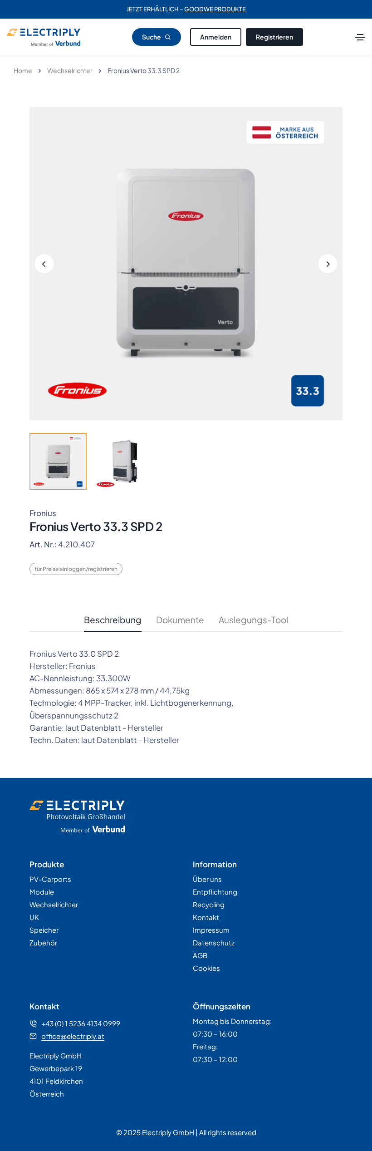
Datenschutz (214, 942)
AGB (200, 955)
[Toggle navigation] (360, 37)
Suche (152, 37)
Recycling (209, 904)
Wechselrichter (70, 70)
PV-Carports (50, 879)
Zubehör (43, 942)
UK (34, 917)
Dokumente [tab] (180, 619)
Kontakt (206, 917)
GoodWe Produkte (215, 9)
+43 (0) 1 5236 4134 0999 (80, 1023)
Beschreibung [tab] (113, 619)
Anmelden (215, 37)
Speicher (44, 929)
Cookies (206, 968)
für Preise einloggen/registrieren (75, 569)
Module (41, 891)
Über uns (207, 879)
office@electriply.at (72, 1036)
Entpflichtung (215, 891)
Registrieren (274, 37)
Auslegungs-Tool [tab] (253, 619)
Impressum (211, 929)
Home (23, 70)
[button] (328, 264)
